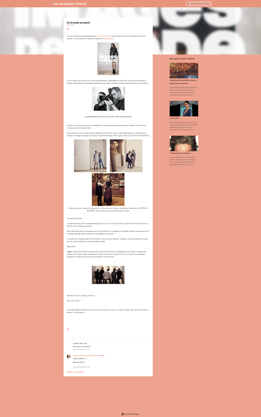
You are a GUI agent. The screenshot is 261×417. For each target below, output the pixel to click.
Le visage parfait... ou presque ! (180, 153)
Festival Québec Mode (103, 36)
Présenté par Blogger (132, 414)
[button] (68, 29)
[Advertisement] (108, 393)
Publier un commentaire (75, 372)
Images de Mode (108, 38)
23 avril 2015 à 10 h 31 (81, 349)
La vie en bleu (174, 118)
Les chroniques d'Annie (69, 4)
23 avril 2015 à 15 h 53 (81, 367)
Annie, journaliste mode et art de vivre (86, 355)
